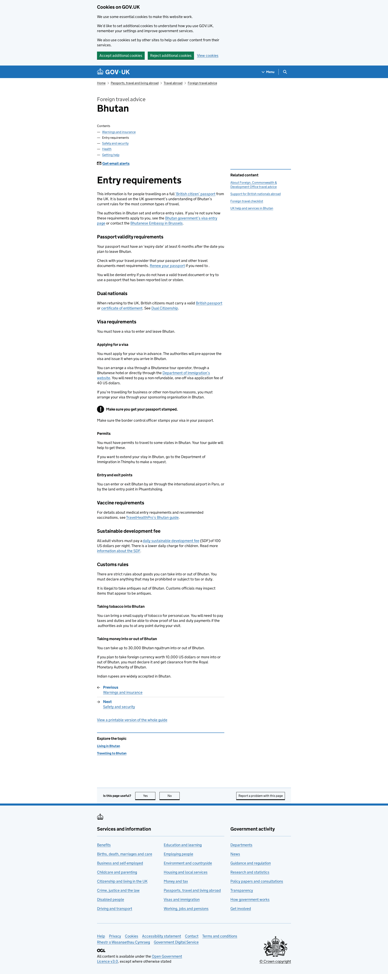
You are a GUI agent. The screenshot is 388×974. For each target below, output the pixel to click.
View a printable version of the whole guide (132, 720)
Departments (241, 845)
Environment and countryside (188, 863)
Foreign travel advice (202, 83)
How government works (250, 899)
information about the (118, 550)
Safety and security (115, 143)
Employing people (178, 854)
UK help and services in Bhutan (251, 208)
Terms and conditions (219, 936)
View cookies (207, 55)
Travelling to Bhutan (112, 753)
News (235, 854)
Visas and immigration (182, 899)
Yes (149, 796)
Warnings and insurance (119, 132)
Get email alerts (116, 163)
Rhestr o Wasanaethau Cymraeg (123, 942)
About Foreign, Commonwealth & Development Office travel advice (253, 184)
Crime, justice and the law (118, 890)
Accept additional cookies (120, 55)
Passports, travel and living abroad (135, 83)
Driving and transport (114, 908)
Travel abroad (173, 83)
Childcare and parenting (117, 872)
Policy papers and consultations (256, 881)
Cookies (131, 936)
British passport (209, 303)
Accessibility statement (161, 936)
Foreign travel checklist (246, 201)
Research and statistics (249, 872)
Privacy (115, 936)
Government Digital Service (176, 942)
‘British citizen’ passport (195, 194)
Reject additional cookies (171, 55)
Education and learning (183, 845)
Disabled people (110, 899)
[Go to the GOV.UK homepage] (113, 72)
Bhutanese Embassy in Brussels (156, 223)
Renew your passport (167, 265)
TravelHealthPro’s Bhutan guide (152, 517)
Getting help (110, 155)
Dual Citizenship (164, 308)
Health (107, 149)
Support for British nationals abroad (255, 194)
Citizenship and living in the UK (122, 881)
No (174, 796)
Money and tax (176, 881)
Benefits (104, 845)
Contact (191, 936)
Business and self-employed (120, 863)
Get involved (240, 908)
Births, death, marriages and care (124, 854)
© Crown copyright (275, 961)
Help (101, 936)
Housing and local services (186, 872)
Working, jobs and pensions (186, 908)
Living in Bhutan (108, 746)
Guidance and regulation (250, 863)
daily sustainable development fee (171, 540)
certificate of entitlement (121, 308)
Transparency (241, 890)
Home (101, 83)
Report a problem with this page (260, 796)
